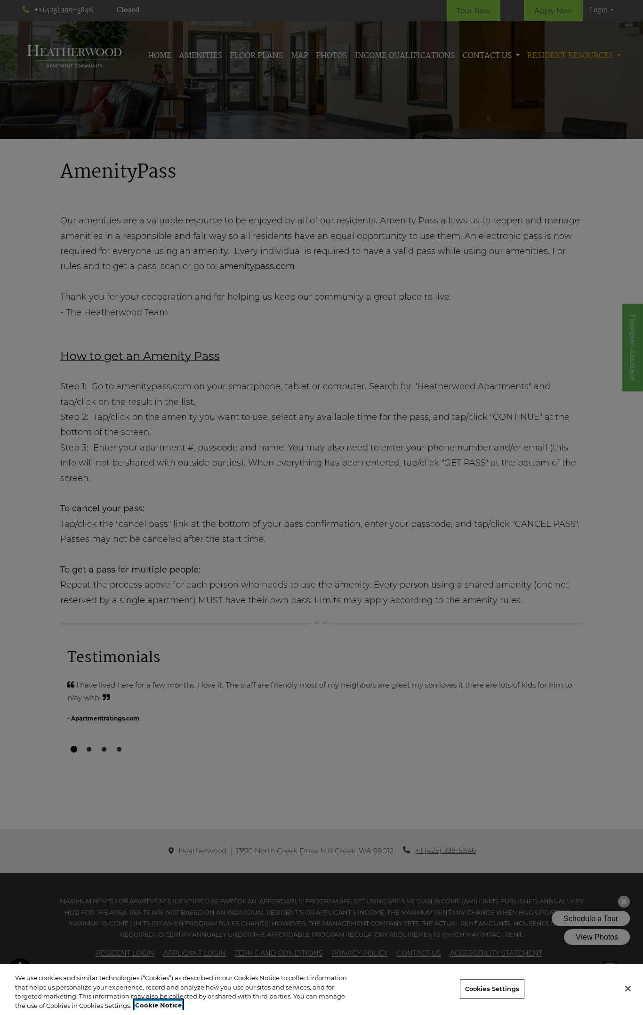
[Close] (628, 988)
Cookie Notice (158, 1005)
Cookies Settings (492, 988)
